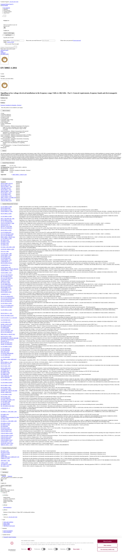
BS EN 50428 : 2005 (5, 366)
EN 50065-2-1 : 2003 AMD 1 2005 (9, 411)
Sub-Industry (5, 472)
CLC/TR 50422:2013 (5, 258)
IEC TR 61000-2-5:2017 (6, 276)
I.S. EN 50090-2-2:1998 (6, 206)
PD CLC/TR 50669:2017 (6, 332)
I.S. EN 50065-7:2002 (6, 401)
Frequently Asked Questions (9, 537)
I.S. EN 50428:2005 (5, 357)
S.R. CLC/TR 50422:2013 (7, 274)
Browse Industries (7, 532)
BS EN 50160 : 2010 (5, 396)
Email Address (20, 40)
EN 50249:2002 (4, 426)
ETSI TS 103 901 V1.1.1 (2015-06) (9, 317)
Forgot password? (77, 40)
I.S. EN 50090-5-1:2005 (6, 238)
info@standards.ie (7, 507)
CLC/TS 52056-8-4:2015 (6, 299)
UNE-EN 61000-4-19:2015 (7, 435)
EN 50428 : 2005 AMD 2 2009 (8, 247)
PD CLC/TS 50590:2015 (6, 228)
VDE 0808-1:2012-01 (6, 188)
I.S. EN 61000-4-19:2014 (6, 382)
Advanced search (4, 50)
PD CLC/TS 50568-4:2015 (7, 296)
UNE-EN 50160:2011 (6, 438)
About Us (11, 4)
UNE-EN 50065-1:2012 (6, 200)
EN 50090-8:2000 (5, 327)
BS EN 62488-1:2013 (6, 287)
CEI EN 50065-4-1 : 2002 (6, 211)
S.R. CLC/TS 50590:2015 (7, 285)
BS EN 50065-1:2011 (6, 185)
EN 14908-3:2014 (5, 374)
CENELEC (3, 52)
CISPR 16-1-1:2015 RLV (6, 307)
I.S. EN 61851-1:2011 (6, 279)
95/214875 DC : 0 (5, 341)
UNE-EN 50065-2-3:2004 (7, 433)
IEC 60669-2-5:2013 (5, 404)
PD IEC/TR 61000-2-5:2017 (7, 315)
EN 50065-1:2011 (5, 54)
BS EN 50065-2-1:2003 (6, 385)
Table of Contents (6, 110)
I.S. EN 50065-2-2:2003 (6, 216)
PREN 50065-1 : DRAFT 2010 (19, 174)
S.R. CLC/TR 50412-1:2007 (7, 234)
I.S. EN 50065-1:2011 (6, 194)
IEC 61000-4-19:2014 (6, 325)
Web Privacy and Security (9, 525)
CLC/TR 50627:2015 (5, 320)
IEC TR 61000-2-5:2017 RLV (7, 406)
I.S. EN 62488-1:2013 (6, 322)
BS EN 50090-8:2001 (6, 208)
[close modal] (4, 28)
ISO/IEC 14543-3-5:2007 (6, 324)
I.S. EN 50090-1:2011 (6, 355)
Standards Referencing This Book (9, 448)
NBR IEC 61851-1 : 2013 (6, 444)
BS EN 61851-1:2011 (6, 363)
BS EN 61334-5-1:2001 (6, 336)
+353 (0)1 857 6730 (13, 1)
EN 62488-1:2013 (5, 414)
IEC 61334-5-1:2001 (5, 282)
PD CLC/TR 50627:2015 (6, 342)
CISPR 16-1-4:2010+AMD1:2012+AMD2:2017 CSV (10, 456)
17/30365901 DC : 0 (5, 290)
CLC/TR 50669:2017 (5, 398)
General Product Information (8, 162)
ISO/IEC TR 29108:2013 (6, 344)
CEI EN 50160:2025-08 (6, 429)
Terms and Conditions (8, 522)
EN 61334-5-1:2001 (5, 428)
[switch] (43, 549)
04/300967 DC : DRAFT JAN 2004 (9, 390)
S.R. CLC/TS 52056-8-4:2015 (7, 298)
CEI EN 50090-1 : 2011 (6, 259)
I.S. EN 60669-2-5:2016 (6, 346)
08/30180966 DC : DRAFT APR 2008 (9, 338)
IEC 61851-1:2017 (5, 240)
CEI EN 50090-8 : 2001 (6, 289)
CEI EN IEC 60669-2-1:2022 (7, 249)
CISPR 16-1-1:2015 (5, 281)
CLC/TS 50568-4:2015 (6, 232)
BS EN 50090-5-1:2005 (6, 292)
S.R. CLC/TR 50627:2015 (7, 278)
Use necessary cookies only (107, 549)
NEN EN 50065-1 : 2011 (6, 186)
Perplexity (9, 476)
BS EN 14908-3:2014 (6, 368)
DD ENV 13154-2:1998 (6, 226)
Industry (4, 469)
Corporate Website (5, 4)
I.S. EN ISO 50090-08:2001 (7, 353)
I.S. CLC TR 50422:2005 (6, 221)
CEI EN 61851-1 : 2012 (6, 441)
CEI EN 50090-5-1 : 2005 (6, 270)
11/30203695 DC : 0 (5, 408)
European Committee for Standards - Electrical (11, 105)
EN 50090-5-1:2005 (5, 372)
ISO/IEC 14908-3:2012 (6, 392)
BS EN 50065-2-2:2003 (6, 230)
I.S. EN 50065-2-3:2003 (6, 379)
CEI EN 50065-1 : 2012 (6, 196)
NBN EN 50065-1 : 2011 (6, 191)
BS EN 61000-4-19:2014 (6, 263)
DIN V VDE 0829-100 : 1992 (7, 218)
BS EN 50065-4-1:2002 (6, 220)
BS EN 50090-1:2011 (6, 256)
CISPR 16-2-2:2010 (5, 454)
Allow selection (107, 545)
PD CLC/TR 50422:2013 (6, 301)
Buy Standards (6, 7)
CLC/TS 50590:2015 (5, 329)
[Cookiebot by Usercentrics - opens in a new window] (12, 550)
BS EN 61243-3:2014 (6, 199)
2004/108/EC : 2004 (5, 460)
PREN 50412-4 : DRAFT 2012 (8, 334)
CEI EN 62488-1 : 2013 (6, 272)
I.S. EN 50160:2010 (5, 348)
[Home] (4, 5)
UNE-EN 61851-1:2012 (6, 437)
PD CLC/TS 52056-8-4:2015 (7, 339)
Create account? (10, 42)
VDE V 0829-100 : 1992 (6, 376)
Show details (76, 549)
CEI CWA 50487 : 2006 (6, 253)
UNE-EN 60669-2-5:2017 (7, 440)
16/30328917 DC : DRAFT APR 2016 (9, 269)
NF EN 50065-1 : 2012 (6, 189)
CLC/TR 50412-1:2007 (6, 389)
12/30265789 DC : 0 (5, 265)
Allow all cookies (107, 541)
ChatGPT (4, 476)
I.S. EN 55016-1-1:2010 (6, 303)
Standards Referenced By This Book (10, 203)
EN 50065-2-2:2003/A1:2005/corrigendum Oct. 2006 (10, 416)
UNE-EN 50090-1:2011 (6, 431)
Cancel (5, 33)
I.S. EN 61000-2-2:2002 (6, 394)
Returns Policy (6, 524)
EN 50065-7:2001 (5, 418)
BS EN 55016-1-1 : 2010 (6, 313)
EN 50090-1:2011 (5, 244)
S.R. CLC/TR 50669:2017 (7, 235)
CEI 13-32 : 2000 (5, 251)
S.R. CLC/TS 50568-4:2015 (7, 305)
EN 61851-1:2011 (5, 243)
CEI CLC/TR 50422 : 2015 (7, 330)
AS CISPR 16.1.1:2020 (6, 464)
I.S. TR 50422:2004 (5, 402)
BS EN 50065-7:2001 (6, 387)
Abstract (4, 150)
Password (55, 40)
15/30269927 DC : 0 (5, 369)
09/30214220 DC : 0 (5, 224)
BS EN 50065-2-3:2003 (6, 213)
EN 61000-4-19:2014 (5, 423)
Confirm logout (11, 33)
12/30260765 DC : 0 (5, 294)
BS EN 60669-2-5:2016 (6, 209)
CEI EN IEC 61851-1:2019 (7, 443)
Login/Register (8, 35)
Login (5, 42)
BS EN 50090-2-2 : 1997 (6, 362)
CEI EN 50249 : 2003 (6, 267)
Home (2, 51)
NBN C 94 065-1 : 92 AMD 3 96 (8, 197)
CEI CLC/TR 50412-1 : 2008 (7, 223)
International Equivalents (7, 179)
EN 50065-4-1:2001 (5, 424)
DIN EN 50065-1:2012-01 (7, 183)
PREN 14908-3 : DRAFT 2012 (8, 237)
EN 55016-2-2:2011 (5, 452)
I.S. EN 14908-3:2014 (6, 284)
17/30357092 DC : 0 (5, 261)
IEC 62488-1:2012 (5, 371)
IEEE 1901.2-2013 (5, 351)
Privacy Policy (6, 523)
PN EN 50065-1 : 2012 (6, 192)
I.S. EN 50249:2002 (5, 350)
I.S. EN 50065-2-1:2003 (6, 309)
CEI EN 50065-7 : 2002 (6, 255)
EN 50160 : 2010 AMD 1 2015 (8, 399)
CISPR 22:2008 (4, 462)
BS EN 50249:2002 (5, 377)
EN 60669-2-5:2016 (5, 241)
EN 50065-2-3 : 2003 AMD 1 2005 (9, 421)
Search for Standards (8, 530)
